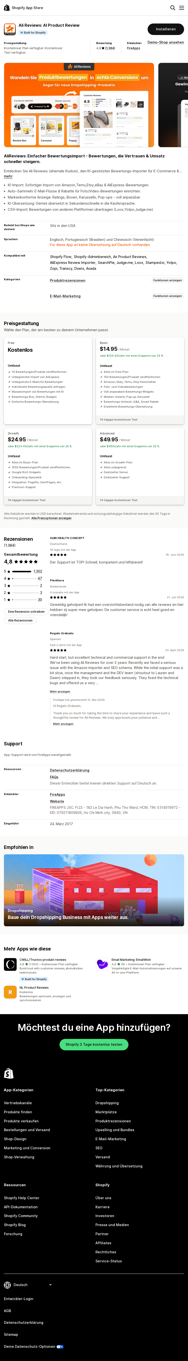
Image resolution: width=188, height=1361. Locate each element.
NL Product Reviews (34, 987)
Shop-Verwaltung (19, 1157)
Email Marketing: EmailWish (131, 960)
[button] (48, 970)
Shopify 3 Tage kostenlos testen (94, 1044)
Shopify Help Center (21, 1198)
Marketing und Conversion (27, 1148)
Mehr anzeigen (60, 691)
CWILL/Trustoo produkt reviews (43, 960)
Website (57, 801)
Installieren (166, 29)
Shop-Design (15, 1139)
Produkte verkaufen (21, 1121)
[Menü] (181, 7)
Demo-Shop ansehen (166, 42)
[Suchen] (172, 7)
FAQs (54, 777)
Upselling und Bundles (114, 1130)
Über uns (103, 1198)
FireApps (133, 48)
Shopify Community (21, 1216)
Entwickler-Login (18, 1299)
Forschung (13, 1234)
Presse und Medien (112, 1225)
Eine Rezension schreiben (26, 611)
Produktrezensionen (67, 280)
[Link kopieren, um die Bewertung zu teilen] (87, 538)
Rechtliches (105, 1252)
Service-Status (108, 1261)
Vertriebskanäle (18, 1103)
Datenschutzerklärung (69, 770)
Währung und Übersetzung (118, 1166)
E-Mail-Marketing (65, 296)
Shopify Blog (15, 1225)
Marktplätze (106, 1112)
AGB (7, 1311)
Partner (102, 1234)
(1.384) (110, 48)
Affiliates (103, 1243)
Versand (102, 1157)
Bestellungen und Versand (27, 1130)
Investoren (104, 1216)
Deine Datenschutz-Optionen (29, 1346)
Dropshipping (107, 1103)
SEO (98, 1148)
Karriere (102, 1207)
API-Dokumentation (21, 1207)
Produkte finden (18, 1112)
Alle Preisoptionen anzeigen (51, 518)
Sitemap (11, 1334)
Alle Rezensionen (20, 620)
